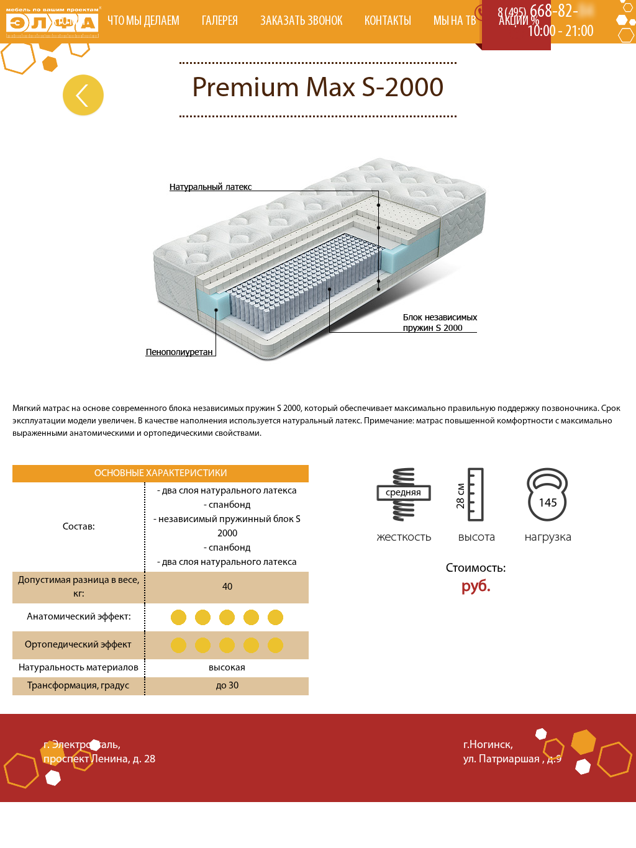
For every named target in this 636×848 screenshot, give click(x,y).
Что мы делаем (143, 21)
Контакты (388, 21)
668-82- (545, 12)
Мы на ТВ (455, 21)
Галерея (220, 21)
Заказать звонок (301, 21)
